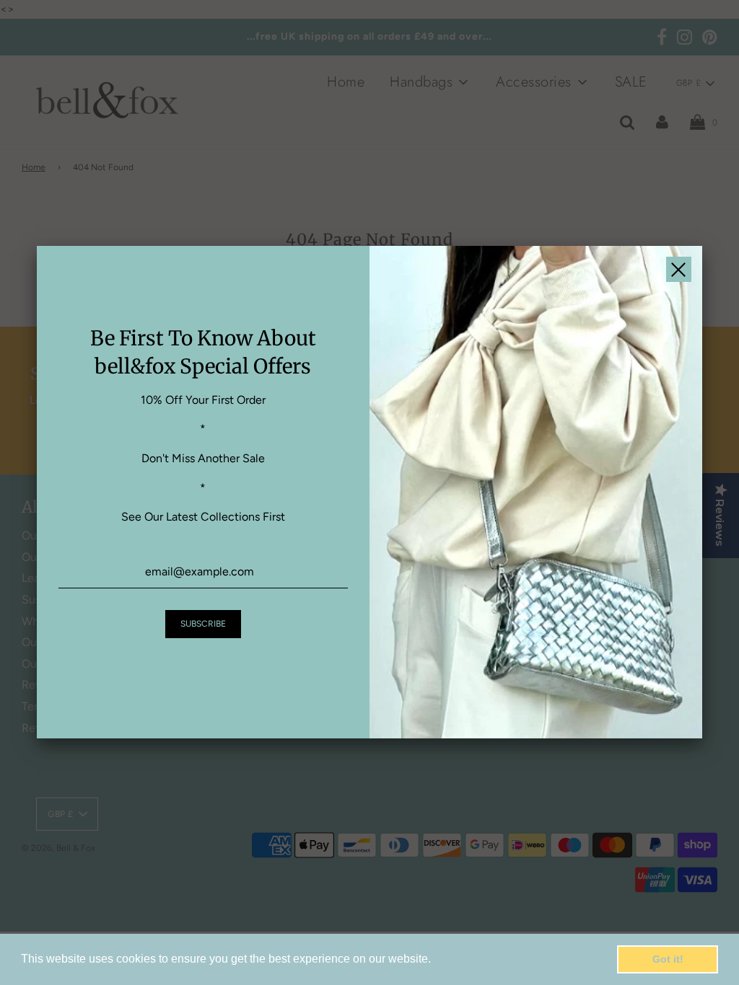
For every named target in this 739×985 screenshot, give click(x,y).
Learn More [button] (465, 959)
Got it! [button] (667, 959)
